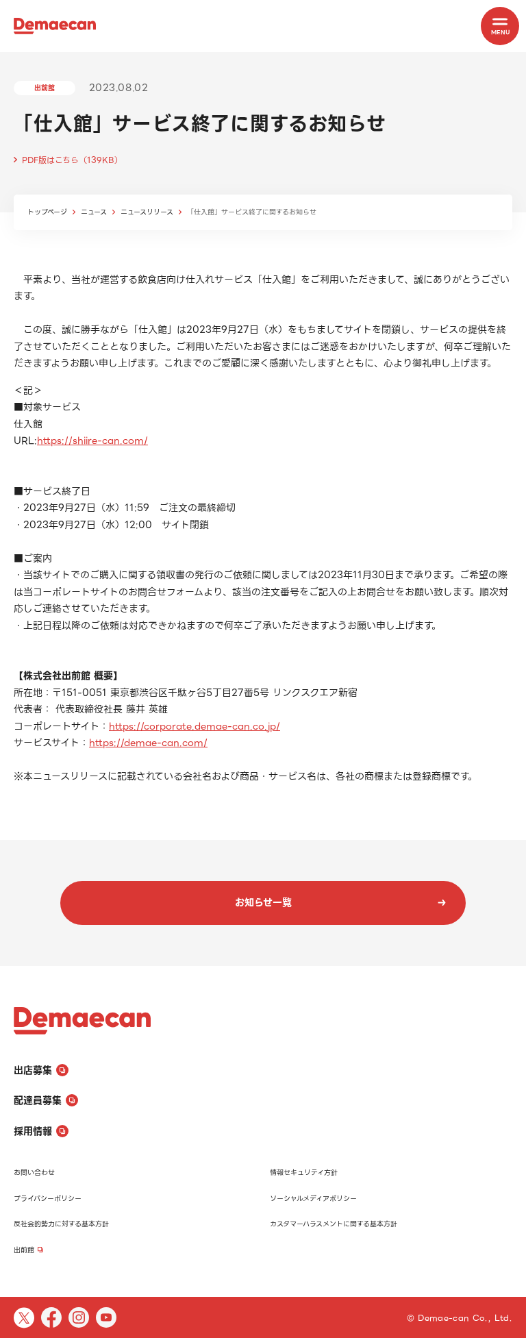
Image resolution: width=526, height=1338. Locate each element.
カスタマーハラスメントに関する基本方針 (333, 1224)
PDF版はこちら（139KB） (72, 159)
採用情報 (33, 1131)
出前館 (24, 1250)
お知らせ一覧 (263, 902)
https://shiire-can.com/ (92, 440)
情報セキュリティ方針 (304, 1172)
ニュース (94, 212)
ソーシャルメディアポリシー (313, 1198)
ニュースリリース (147, 212)
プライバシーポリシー (48, 1198)
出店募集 (33, 1070)
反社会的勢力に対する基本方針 (61, 1224)
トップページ (47, 212)
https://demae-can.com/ (148, 742)
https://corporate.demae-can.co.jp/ (194, 726)
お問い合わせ (34, 1172)
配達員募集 (38, 1100)
